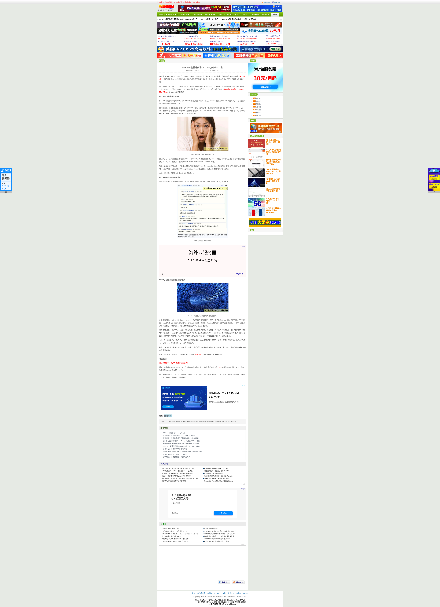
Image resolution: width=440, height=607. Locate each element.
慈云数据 (221, 604)
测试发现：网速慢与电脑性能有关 (175, 449)
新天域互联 (215, 600)
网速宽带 (258, 101)
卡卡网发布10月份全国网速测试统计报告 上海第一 (181, 444)
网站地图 (238, 593)
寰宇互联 (242, 600)
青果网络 (237, 602)
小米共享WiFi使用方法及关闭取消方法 (273, 152)
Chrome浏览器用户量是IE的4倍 (273, 190)
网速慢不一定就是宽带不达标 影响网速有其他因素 (181, 438)
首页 (193, 593)
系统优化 (258, 113)
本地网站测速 (197, 14)
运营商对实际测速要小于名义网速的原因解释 (179, 435)
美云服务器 (222, 600)
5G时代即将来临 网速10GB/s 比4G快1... (273, 201)
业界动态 (258, 107)
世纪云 (237, 600)
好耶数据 (243, 602)
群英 (219, 602)
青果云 (229, 600)
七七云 (210, 604)
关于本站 (217, 593)
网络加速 (258, 110)
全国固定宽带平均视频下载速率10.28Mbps (273, 210)
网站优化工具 (224, 14)
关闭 (5, 192)
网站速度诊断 (210, 14)
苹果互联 (209, 600)
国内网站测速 (171, 14)
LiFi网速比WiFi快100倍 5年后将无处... (273, 181)
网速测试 (265, 14)
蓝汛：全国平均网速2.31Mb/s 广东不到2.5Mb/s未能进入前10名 (185, 441)
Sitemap (245, 593)
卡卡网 (167, 8)
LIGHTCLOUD (229, 602)
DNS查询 (255, 14)
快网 (201, 600)
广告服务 (224, 593)
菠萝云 (233, 600)
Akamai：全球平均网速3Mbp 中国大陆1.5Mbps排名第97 (183, 446)
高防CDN (233, 604)
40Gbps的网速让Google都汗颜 (174, 433)
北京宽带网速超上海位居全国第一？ (175, 454)
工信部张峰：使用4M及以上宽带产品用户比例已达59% (182, 452)
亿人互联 (201, 602)
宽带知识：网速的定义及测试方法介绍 (176, 457)
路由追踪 (246, 14)
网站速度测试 (201, 593)
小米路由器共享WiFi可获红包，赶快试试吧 (273, 171)
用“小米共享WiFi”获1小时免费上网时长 (273, 142)
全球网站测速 (184, 14)
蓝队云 (223, 602)
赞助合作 (231, 593)
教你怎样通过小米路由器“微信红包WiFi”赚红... (273, 162)
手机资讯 (258, 115)
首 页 (161, 14)
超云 (204, 600)
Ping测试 (236, 14)
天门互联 (215, 604)
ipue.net (227, 604)
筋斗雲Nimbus (208, 602)
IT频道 (275, 14)
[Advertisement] (202, 562)
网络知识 (258, 104)
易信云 (215, 602)
